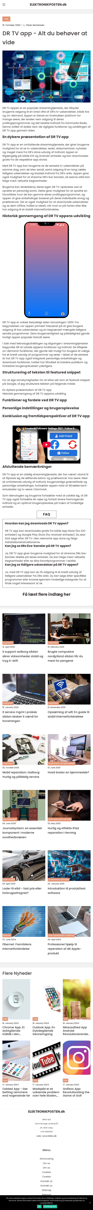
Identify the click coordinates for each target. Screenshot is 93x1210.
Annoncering (46, 1158)
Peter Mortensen (35, 25)
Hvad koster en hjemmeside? (68, 772)
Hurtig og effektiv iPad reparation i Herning (63, 830)
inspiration (8, 642)
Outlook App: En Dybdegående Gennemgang (44, 1031)
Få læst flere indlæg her (46, 594)
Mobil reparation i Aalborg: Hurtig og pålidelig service (21, 774)
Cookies (46, 1172)
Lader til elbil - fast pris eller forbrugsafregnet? (22, 890)
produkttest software (58, 879)
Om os (46, 1163)
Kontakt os (46, 1181)
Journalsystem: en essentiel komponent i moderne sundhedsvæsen (22, 832)
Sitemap (46, 1190)
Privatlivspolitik (50, 1206)
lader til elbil (9, 879)
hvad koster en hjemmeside (61, 763)
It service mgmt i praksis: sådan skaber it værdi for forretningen (20, 716)
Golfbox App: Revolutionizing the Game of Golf (76, 1092)
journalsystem (9, 819)
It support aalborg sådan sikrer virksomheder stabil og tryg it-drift (22, 656)
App (6, 19)
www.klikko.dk (49, 1135)
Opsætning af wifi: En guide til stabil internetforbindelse (68, 714)
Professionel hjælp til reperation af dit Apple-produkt (64, 948)
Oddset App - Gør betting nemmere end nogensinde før (16, 1092)
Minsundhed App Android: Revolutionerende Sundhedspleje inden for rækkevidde (75, 1031)
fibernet (7, 935)
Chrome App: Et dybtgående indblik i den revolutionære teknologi (13, 1031)
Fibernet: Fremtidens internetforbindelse (16, 946)
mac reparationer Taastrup (61, 935)
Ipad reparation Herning (59, 819)
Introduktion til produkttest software (66, 890)
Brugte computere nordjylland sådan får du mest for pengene (65, 656)
